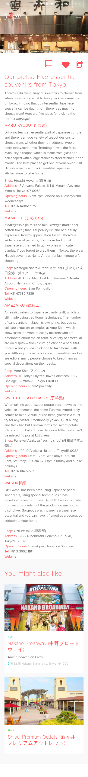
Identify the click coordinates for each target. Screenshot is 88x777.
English (6, 4)
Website (10, 211)
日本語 (12, 4)
